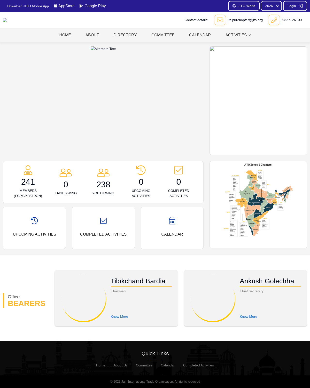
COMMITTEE (163, 35)
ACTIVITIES (236, 35)
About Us (121, 365)
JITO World (246, 6)
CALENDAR (200, 35)
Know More (119, 316)
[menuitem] (65, 35)
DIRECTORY (125, 35)
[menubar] (155, 35)
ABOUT (92, 35)
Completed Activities (198, 365)
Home (100, 365)
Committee (144, 365)
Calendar (168, 365)
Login (292, 6)
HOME (65, 35)
